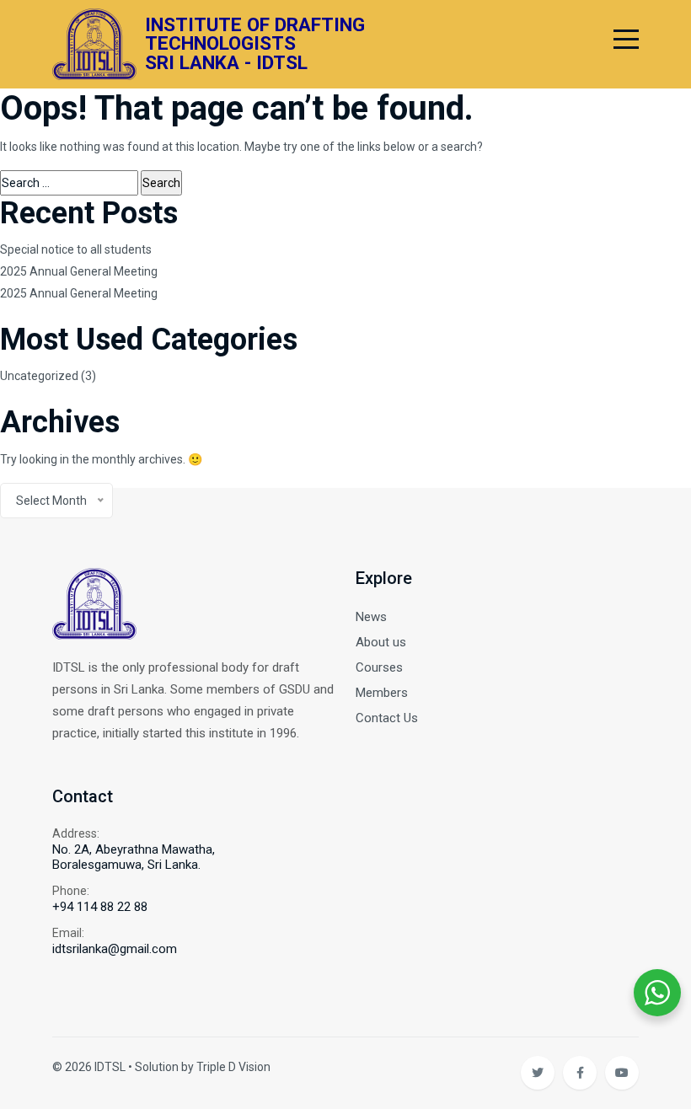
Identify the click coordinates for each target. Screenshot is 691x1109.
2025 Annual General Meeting (79, 271)
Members (382, 692)
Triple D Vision (233, 1067)
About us (381, 642)
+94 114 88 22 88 (99, 906)
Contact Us (387, 718)
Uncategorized (39, 376)
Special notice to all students (76, 249)
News (371, 616)
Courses (379, 667)
